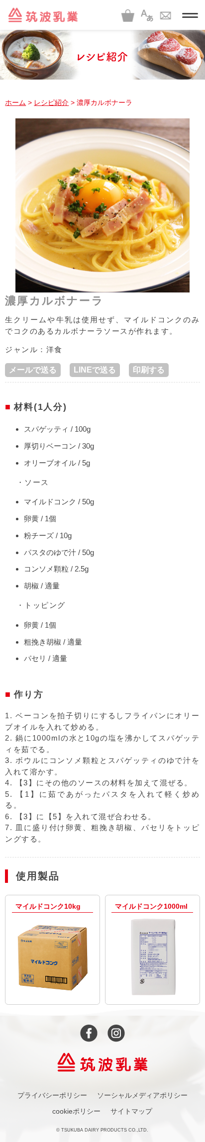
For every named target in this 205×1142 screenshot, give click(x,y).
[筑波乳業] (43, 15)
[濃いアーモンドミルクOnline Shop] (127, 14)
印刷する (149, 370)
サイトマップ (131, 1111)
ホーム (15, 102)
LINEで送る (95, 370)
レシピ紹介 (51, 102)
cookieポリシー (76, 1111)
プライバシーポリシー (52, 1095)
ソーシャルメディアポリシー (142, 1095)
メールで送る (33, 370)
